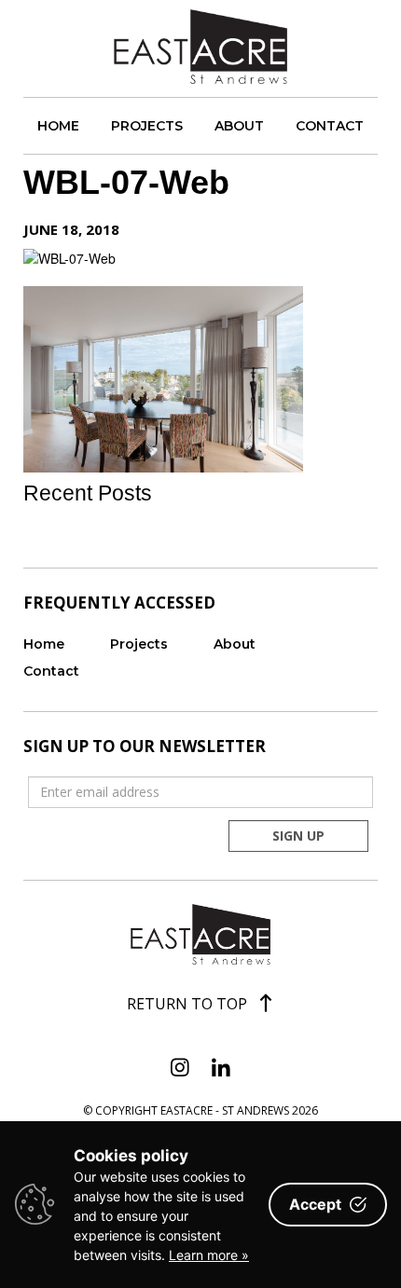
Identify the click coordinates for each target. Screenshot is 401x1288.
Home (58, 125)
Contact (330, 125)
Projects (147, 125)
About (239, 125)
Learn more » (209, 1255)
